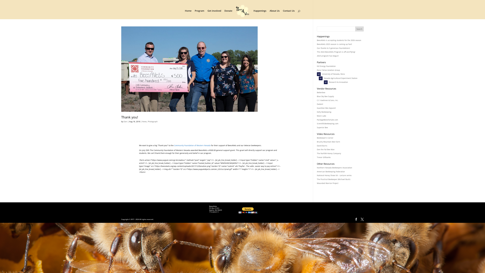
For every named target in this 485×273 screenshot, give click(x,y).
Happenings (259, 11)
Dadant (320, 104)
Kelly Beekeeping (324, 112)
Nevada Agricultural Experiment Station (340, 78)
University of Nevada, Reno (333, 74)
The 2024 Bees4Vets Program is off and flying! (336, 52)
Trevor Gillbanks (324, 157)
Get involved (214, 11)
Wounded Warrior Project (327, 183)
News (144, 121)
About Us (275, 11)
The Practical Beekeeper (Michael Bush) (333, 179)
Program (199, 11)
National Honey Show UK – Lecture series (334, 175)
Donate (228, 11)
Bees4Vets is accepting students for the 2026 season (339, 40)
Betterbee (321, 92)
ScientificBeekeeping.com (327, 123)
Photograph (153, 121)
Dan (125, 121)
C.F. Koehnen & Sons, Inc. (327, 100)
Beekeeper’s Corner (325, 138)
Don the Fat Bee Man (326, 149)
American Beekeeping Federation (331, 171)
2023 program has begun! (328, 56)
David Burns (322, 145)
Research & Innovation (338, 82)
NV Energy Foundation (326, 66)
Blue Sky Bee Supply (325, 96)
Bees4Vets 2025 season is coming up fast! (334, 44)
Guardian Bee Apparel (326, 108)
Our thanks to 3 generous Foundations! (333, 48)
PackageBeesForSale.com (327, 120)
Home (188, 11)
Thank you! (129, 117)
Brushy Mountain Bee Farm (328, 142)
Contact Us (289, 11)
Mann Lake (321, 116)
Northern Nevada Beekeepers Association (334, 167)
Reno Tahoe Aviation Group (328, 70)
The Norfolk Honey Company (329, 153)
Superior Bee (322, 127)
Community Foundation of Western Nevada (192, 145)
